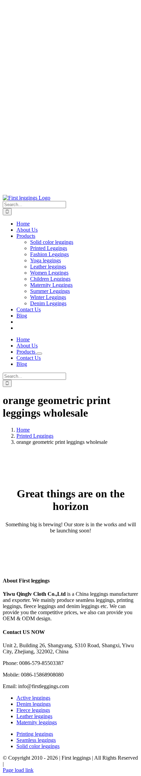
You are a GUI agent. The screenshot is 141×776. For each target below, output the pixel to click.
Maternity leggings (36, 722)
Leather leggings (34, 716)
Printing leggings (34, 734)
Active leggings (33, 698)
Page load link (18, 770)
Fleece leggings (33, 710)
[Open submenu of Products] (39, 354)
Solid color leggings (38, 746)
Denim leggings (33, 704)
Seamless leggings (36, 740)
